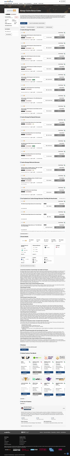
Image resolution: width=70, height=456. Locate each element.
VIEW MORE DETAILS (8, 25)
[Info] (68, 454)
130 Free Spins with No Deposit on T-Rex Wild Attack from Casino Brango (31, 99)
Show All (22, 254)
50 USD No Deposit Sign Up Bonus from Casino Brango (31, 132)
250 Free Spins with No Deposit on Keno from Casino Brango (30, 57)
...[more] (64, 231)
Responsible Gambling (7, 444)
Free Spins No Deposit (22, 441)
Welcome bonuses (40, 27)
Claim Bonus (59, 37)
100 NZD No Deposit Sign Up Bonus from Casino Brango (31, 122)
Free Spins (23, 27)
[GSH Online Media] (60, 449)
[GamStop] (34, 449)
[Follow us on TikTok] (27, 432)
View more (59, 79)
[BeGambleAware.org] (8, 449)
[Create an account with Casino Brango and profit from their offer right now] (39, 39)
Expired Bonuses (49, 27)
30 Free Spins (21, 444)
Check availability (59, 206)
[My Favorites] (60, 1)
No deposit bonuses (30, 27)
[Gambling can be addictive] (16, 449)
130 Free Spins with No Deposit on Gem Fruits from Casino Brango (30, 78)
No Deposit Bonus (22, 442)
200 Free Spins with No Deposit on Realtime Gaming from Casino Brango (31, 67)
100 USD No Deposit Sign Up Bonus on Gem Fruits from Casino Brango (31, 144)
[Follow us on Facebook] (24, 432)
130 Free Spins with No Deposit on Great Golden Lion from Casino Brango (31, 109)
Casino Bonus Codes (22, 438)
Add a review (8, 34)
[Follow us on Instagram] (22, 432)
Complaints (6, 442)
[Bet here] (24, 374)
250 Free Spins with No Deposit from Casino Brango (30, 87)
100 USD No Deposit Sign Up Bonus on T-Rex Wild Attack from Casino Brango (31, 225)
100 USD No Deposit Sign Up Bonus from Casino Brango (31, 203)
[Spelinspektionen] (51, 449)
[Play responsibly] (25, 449)
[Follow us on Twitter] (26, 432)
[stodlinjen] (42, 449)
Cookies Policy (6, 441)
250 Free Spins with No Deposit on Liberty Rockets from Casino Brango (31, 36)
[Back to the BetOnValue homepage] (8, 1)
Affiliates (5, 438)
